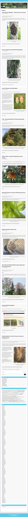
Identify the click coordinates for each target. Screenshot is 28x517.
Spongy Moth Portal (22, 311)
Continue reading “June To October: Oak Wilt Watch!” (9, 113)
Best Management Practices (12, 390)
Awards (6, 390)
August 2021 (3, 454)
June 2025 (3, 417)
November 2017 (4, 491)
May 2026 (3, 408)
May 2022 (3, 447)
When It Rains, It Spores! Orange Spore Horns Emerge (12, 157)
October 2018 (3, 482)
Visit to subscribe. (4, 506)
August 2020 (3, 464)
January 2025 (3, 421)
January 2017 (3, 499)
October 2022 (3, 443)
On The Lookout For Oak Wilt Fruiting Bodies (12, 49)
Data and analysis (15, 391)
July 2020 (3, 465)
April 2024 (3, 428)
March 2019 (3, 478)
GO (25, 374)
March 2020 (3, 468)
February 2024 (3, 430)
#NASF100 (3, 390)
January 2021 (3, 460)
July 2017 (3, 494)
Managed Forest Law (14, 395)
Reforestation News (4, 382)
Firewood (3, 394)
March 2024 (3, 429)
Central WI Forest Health (6, 391)
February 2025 (3, 420)
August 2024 (3, 425)
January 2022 (3, 450)
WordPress (14, 514)
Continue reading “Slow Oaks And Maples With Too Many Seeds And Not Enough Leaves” (13, 299)
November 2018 (4, 481)
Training (3, 401)
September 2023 (4, 434)
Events (6, 392)
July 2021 (3, 455)
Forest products (13, 394)
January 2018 (3, 489)
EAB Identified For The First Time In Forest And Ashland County (12, 337)
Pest (9, 261)
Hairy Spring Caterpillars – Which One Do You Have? (14, 12)
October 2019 (3, 472)
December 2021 (4, 451)
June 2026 (3, 407)
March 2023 (3, 439)
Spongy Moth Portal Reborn (8, 305)
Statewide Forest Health (7, 400)
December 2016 (4, 500)
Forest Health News (4, 379)
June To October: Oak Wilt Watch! (10, 88)
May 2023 (3, 437)
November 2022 (4, 442)
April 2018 (3, 487)
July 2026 (3, 406)
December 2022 (4, 441)
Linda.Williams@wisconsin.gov (5, 123)
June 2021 (3, 456)
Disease (3, 115)
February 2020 (3, 469)
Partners (12, 396)
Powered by (9, 514)
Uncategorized (3, 383)
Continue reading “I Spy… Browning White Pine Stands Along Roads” (10, 150)
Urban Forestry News (4, 384)
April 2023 (3, 438)
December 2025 (4, 412)
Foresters (9, 394)
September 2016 (4, 502)
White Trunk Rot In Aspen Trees (9, 229)
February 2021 (3, 459)
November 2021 (4, 452)
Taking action (15, 400)
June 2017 (3, 495)
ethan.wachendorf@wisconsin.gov (18, 161)
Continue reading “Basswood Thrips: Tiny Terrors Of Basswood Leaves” (11, 223)
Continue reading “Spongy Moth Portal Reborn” (8, 330)
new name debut (4, 311)
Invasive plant (4, 395)
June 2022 (3, 446)
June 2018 (3, 485)
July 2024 (3, 426)
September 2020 (4, 463)
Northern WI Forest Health (6, 396)
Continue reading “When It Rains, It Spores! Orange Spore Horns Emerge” (11, 186)
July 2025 (3, 416)
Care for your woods (4, 261)
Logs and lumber (10, 395)
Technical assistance (20, 400)
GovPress (11, 514)
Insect (2, 332)
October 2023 (3, 433)
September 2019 (4, 473)
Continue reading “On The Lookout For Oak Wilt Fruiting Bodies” (10, 82)
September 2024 (4, 424)
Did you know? (21, 391)
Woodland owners (17, 401)
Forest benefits (6, 394)
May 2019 (3, 476)
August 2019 (3, 474)
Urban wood (11, 401)
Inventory (8, 395)
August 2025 (3, 415)
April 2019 (3, 477)
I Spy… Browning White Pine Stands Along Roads (13, 119)
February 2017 (3, 498)
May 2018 (3, 486)
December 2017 (4, 490)
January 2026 (3, 411)
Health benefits (18, 394)
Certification (12, 391)
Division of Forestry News (5, 378)
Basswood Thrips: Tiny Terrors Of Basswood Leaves (13, 192)
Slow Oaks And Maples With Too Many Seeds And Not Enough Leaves (13, 266)
